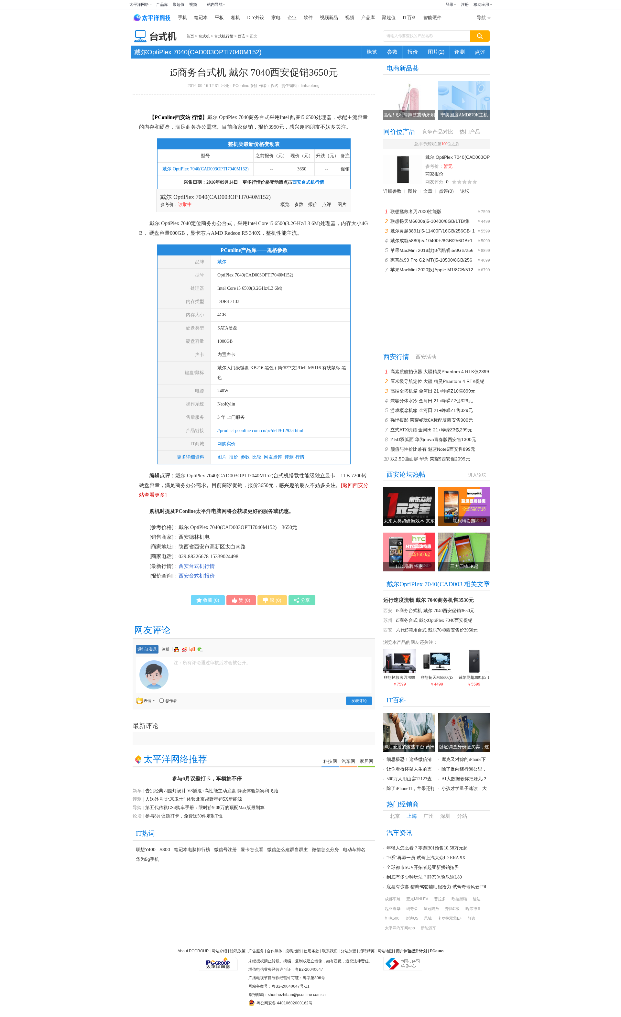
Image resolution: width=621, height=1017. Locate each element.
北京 (395, 816)
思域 (428, 918)
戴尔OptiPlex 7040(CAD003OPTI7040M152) (198, 52)
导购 (137, 807)
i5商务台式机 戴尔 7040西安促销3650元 (435, 610)
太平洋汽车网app (400, 928)
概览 (372, 52)
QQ (177, 649)
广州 (428, 816)
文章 (427, 191)
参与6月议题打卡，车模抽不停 (207, 778)
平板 (219, 17)
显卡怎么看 (252, 849)
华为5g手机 (147, 859)
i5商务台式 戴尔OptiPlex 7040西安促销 (434, 620)
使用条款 (311, 951)
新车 (137, 790)
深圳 (445, 816)
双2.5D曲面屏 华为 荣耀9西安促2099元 (430, 458)
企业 (292, 17)
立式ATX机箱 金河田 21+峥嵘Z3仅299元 (431, 429)
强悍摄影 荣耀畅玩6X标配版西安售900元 (431, 420)
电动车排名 (354, 849)
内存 (149, 127)
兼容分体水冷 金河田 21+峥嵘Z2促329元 (431, 400)
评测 (459, 52)
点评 (480, 52)
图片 (341, 204)
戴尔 (221, 261)
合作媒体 (274, 951)
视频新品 (329, 17)
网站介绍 (219, 951)
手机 (182, 17)
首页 (190, 36)
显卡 (195, 233)
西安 (241, 36)
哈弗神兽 (473, 908)
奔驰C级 (452, 908)
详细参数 (392, 191)
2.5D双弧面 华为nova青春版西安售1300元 (433, 439)
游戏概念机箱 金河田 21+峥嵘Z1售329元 (431, 410)
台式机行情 (224, 36)
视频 (193, 4)
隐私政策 (237, 951)
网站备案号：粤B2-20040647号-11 (279, 986)
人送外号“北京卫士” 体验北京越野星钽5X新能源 (193, 799)
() (211, 600)
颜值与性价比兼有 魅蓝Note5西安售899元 (432, 449)
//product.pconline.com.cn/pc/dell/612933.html (260, 430)
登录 (449, 4)
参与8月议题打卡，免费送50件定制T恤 (184, 816)
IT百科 (409, 17)
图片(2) (436, 52)
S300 (164, 849)
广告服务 (256, 951)
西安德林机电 (194, 537)
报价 (413, 52)
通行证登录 (147, 649)
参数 (392, 52)
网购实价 (226, 443)
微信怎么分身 (325, 849)
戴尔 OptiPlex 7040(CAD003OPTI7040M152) (205, 169)
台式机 (204, 36)
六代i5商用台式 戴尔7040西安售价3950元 (437, 630)
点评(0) (446, 191)
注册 (465, 4)
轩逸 (471, 918)
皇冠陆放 (431, 908)
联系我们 (330, 951)
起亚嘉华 (392, 908)
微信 (200, 649)
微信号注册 (225, 849)
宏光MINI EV (417, 899)
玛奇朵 (412, 908)
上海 (412, 816)
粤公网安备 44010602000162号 (284, 1003)
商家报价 (434, 174)
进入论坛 (477, 475)
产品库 (162, 4)
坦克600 (392, 918)
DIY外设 (255, 17)
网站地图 (385, 951)
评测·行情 (294, 457)
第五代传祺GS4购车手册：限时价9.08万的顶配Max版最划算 (205, 807)
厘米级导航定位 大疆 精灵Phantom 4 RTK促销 (437, 381)
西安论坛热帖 (406, 474)
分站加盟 (348, 951)
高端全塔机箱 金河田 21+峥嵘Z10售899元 (432, 391)
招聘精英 (367, 951)
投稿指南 (293, 951)
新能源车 (428, 928)
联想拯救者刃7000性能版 (415, 211)
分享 (305, 600)
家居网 (366, 761)
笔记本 (201, 17)
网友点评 (273, 457)
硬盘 (165, 127)
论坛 (464, 191)
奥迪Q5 (411, 918)
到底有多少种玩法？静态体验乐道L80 (424, 877)
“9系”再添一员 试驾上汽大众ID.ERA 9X (426, 857)
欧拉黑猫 (459, 899)
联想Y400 (146, 849)
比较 (256, 457)
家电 (275, 17)
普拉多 (440, 899)
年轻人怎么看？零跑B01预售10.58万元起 (427, 848)
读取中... (187, 204)
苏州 (387, 620)
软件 (308, 17)
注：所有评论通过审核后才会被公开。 (212, 662)
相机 (235, 17)
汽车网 (348, 761)
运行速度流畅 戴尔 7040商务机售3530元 (428, 600)
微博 (185, 649)
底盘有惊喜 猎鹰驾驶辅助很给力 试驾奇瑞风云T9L (437, 886)
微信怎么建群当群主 (287, 849)
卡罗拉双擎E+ (450, 918)
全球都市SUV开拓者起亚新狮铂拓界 (423, 867)
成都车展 (392, 899)
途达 (477, 899)
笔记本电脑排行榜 (192, 849)
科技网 (330, 761)
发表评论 (359, 700)
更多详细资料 (190, 457)
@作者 (171, 700)
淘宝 (193, 649)
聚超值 (178, 4)
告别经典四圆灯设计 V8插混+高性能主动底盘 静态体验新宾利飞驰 (211, 790)
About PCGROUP (193, 951)
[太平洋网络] (218, 961)
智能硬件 (432, 17)
